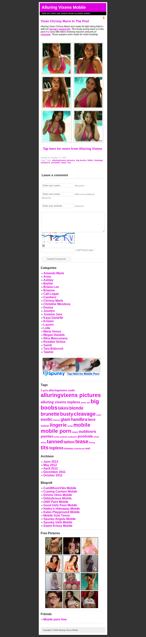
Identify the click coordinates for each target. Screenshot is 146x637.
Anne (47, 276)
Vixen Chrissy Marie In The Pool (65, 21)
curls (98, 415)
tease (63, 162)
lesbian (45, 425)
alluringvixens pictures (63, 160)
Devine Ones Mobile (57, 495)
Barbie (48, 283)
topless (56, 448)
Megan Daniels (54, 334)
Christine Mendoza (56, 304)
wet (87, 448)
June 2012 (50, 461)
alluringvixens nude (62, 390)
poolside (55, 162)
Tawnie (48, 352)
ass (88, 402)
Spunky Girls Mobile (57, 522)
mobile (81, 425)
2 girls (44, 390)
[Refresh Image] (44, 245)
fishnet (56, 420)
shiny (43, 442)
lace (92, 419)
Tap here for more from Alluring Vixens (72, 149)
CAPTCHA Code (84, 250)
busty (66, 414)
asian (83, 402)
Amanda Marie (53, 273)
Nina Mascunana (55, 338)
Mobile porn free (55, 619)
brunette (50, 414)
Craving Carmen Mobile (60, 491)
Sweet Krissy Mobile (57, 525)
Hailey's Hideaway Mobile (61, 508)
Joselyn (49, 311)
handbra (79, 419)
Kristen (48, 321)
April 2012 (50, 468)
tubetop (68, 448)
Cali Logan (51, 293)
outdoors (45, 162)
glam (65, 419)
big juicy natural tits (60, 29)
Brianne (49, 290)
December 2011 (54, 472)
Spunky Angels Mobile (59, 519)
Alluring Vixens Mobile (64, 7)
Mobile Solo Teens (56, 515)
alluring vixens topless (60, 402)
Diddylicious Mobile (57, 498)
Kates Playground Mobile (61, 512)
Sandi (47, 345)
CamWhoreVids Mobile (59, 488)
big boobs (81, 160)
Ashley (48, 280)
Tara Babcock (53, 348)
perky (57, 437)
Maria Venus (52, 331)
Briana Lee (51, 287)
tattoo (69, 442)
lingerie (58, 425)
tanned (55, 441)
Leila (46, 328)
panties (47, 436)
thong (92, 442)
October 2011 (52, 475)
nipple (75, 432)
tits (69, 162)
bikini (90, 160)
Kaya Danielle (53, 317)
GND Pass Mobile (55, 501)
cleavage (46, 34)
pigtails (64, 437)
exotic (46, 419)
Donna (48, 307)
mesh (70, 426)
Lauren (48, 324)
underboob (79, 448)
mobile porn (56, 431)
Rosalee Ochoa (54, 341)
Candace (49, 297)
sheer (96, 437)
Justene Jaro (52, 314)
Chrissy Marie (53, 300)
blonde (76, 408)
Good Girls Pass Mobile (60, 505)
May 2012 (50, 465)
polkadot (72, 437)
